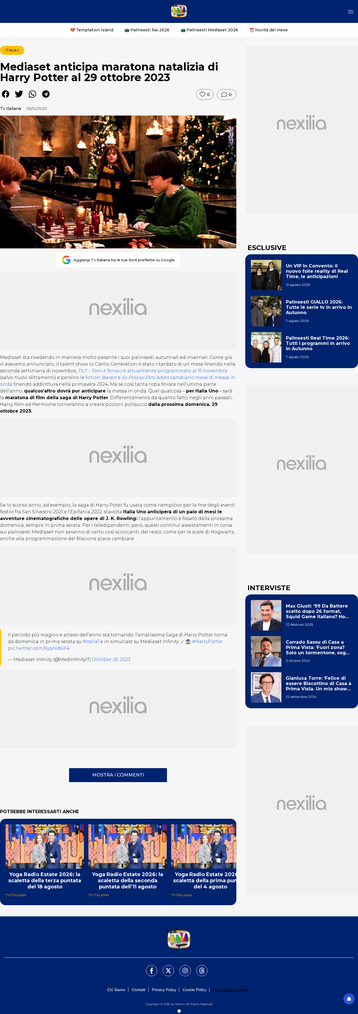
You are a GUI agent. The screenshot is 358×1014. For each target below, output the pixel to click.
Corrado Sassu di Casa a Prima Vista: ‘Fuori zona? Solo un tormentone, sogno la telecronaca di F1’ (319, 647)
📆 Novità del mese (268, 29)
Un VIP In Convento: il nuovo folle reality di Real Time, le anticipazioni (317, 271)
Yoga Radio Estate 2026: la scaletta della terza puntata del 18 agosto (44, 880)
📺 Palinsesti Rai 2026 (146, 29)
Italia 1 (12, 50)
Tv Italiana (10, 108)
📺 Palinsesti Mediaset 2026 (209, 29)
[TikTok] (198, 967)
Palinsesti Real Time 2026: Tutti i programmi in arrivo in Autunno (318, 343)
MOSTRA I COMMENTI (118, 775)
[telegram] (45, 98)
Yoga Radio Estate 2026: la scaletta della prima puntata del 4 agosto (210, 880)
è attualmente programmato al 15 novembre (152, 370)
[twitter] (19, 98)
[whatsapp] (32, 98)
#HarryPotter (207, 641)
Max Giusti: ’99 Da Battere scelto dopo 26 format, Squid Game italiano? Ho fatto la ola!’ (317, 611)
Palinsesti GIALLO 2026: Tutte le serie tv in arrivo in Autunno (319, 307)
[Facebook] (148, 967)
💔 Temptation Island (91, 29)
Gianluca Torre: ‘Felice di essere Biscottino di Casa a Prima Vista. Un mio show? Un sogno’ (318, 684)
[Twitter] (165, 967)
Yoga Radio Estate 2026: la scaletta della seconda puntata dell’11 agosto (127, 880)
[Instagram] (182, 967)
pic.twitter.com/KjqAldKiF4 (39, 648)
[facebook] (5, 98)
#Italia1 (91, 641)
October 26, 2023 (111, 659)
